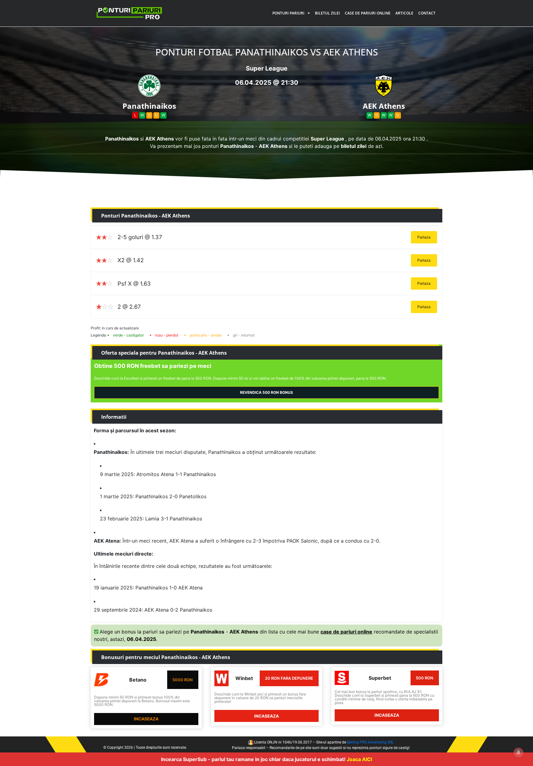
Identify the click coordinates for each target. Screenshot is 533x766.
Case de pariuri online (367, 13)
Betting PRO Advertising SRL (370, 742)
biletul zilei (353, 146)
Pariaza (424, 237)
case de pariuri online (346, 632)
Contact (427, 13)
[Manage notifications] (518, 752)
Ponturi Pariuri (288, 13)
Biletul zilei (327, 13)
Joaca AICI (359, 759)
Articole (404, 13)
